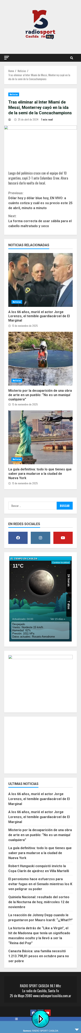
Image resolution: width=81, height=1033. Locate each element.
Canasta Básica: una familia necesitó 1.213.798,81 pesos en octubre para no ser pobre (38, 956)
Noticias (14, 94)
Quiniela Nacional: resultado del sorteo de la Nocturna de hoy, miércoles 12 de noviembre (38, 902)
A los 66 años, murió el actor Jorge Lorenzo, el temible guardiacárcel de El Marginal (40, 280)
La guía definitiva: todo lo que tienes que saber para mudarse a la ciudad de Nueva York (40, 437)
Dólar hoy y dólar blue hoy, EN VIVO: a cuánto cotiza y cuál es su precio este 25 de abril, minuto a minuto (40, 200)
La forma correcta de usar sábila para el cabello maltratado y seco (40, 221)
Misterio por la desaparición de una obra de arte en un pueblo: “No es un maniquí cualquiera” (40, 359)
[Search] (71, 58)
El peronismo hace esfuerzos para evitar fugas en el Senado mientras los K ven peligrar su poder (40, 884)
